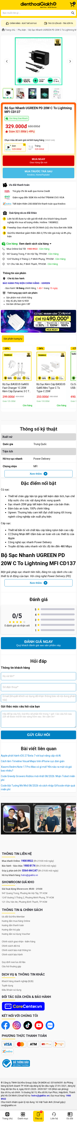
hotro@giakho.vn (29, 875)
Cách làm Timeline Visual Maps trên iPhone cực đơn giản (32, 761)
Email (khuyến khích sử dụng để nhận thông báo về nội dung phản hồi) (39, 698)
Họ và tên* (9, 676)
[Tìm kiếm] (72, 13)
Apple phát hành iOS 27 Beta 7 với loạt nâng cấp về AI (31, 755)
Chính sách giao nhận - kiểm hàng (18, 941)
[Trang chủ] (38, 5)
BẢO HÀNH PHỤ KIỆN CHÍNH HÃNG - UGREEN (26, 283)
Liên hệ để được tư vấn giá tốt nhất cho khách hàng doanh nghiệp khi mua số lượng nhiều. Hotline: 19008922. (37, 220)
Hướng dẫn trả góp (11, 929)
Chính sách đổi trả (11, 946)
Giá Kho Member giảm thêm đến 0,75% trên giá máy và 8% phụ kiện (39, 235)
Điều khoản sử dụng (11, 990)
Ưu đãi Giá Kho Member (13, 916)
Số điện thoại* (10, 687)
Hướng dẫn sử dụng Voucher (16, 934)
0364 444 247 (29, 870)
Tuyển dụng (7, 985)
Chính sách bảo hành (12, 954)
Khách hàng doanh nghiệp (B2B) (17, 981)
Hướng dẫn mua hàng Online (16, 921)
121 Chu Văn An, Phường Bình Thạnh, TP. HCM (24, 902)
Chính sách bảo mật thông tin (16, 950)
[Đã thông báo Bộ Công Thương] (16, 1063)
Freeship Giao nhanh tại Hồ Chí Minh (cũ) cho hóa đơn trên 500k (39, 227)
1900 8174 (29, 865)
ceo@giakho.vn (8, 1105)
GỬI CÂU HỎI (38, 735)
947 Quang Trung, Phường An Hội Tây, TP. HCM (24, 893)
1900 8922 (32, 248)
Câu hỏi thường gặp (11, 966)
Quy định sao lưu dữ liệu (13, 962)
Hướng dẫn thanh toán (13, 925)
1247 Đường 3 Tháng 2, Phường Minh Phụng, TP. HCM (28, 897)
